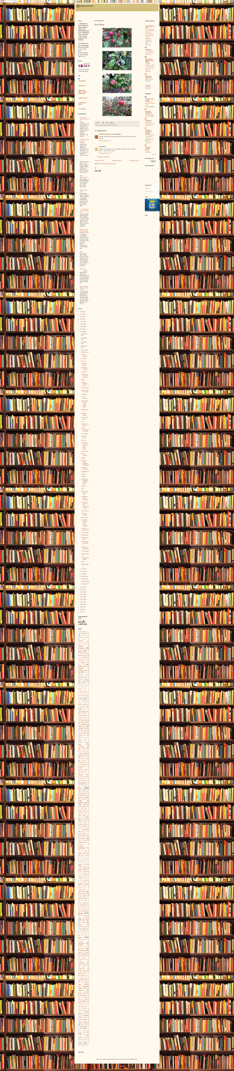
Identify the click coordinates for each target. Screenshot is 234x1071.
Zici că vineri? (85, 388)
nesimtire (80, 887)
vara (116, 125)
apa (86, 650)
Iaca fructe (84, 358)
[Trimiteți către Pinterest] (113, 123)
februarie (84, 581)
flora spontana (83, 782)
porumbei (85, 933)
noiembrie (84, 338)
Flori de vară (84, 517)
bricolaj (80, 679)
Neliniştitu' (148, 49)
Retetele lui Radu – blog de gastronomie (83, 91)
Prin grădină (84, 433)
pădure (84, 909)
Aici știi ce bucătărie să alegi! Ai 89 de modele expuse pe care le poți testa (149, 67)
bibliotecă (80, 675)
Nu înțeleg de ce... (84, 410)
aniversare (80, 650)
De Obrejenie (84, 535)
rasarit (87, 952)
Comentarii (150, 191)
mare (85, 868)
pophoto (85, 931)
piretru (79, 917)
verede (83, 1034)
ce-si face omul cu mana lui (83, 706)
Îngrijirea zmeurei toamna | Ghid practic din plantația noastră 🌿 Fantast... (149, 138)
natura (85, 882)
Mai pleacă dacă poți (84, 368)
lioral (81, 857)
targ (79, 1006)
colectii (80, 717)
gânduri (87, 797)
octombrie (84, 342)
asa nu (85, 659)
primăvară (80, 945)
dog (88, 757)
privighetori (80, 946)
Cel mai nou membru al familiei (150, 123)
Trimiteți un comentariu (103, 157)
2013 (81, 597)
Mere (82, 562)
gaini (79, 795)
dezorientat (84, 749)
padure (84, 904)
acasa (79, 633)
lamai (85, 849)
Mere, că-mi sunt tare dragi (84, 492)
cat (84, 701)
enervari (86, 762)
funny (86, 793)
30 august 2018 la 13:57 (105, 153)
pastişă (85, 907)
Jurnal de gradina (148, 148)
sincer (87, 994)
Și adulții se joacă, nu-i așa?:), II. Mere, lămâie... (84, 446)
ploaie (81, 928)
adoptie (84, 635)
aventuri (84, 666)
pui (86, 946)
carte (82, 693)
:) (80, 160)
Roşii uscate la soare (83, 190)
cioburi (80, 712)
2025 (81, 314)
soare (81, 995)
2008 (81, 609)
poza (85, 935)
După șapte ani (85, 471)
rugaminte (82, 977)
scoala (79, 983)
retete (83, 966)
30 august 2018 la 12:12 (105, 141)
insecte (80, 833)
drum (87, 759)
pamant (80, 905)
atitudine (83, 662)
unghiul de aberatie (83, 1023)
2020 (81, 326)
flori (79, 784)
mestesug (85, 873)
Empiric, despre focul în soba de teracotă (84, 287)
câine (79, 704)
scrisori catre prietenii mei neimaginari (83, 984)
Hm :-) (83, 421)
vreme (79, 1041)
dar (86, 739)
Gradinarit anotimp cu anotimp (107, 134)
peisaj (84, 911)
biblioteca (80, 674)
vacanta (82, 1026)
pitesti (79, 922)
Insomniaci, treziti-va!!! (148, 77)
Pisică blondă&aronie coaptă (85, 429)
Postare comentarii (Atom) (109, 163)
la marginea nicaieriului (83, 846)
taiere (86, 1004)
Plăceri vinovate (84, 454)
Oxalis (147, 150)
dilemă (81, 753)
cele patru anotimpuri (148, 112)
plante (87, 926)
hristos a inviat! (149, 79)
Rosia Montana (81, 975)
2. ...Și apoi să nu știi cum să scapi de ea (84, 210)
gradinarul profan (83, 802)
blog (86, 675)
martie (83, 579)
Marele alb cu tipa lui (84, 424)
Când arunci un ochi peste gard (84, 498)
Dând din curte (85, 352)
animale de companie (83, 647)
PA (79, 904)
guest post (84, 808)
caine (84, 681)
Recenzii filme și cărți (149, 26)
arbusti (82, 653)
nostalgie (85, 895)
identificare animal (82, 822)
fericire (80, 776)
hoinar (79, 815)
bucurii (87, 679)
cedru (83, 708)
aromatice (85, 655)
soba (86, 995)
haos (86, 811)
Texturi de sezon (84, 437)
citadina (87, 712)
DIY (88, 755)
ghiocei (86, 799)
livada (79, 860)
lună (88, 860)
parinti (79, 907)
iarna (87, 819)
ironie (87, 835)
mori (88, 877)
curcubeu (80, 735)
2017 (81, 587)
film (88, 776)
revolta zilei (81, 970)
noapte (79, 891)
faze (86, 773)
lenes (82, 855)
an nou (84, 644)
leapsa (85, 851)
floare (79, 780)
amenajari (80, 641)
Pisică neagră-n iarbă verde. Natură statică (85, 404)
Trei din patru (84, 551)
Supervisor (84, 394)
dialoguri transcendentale (83, 751)
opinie (86, 900)
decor (79, 748)
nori (83, 893)
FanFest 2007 (84, 771)
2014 (81, 594)
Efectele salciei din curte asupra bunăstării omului (84, 231)
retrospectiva (81, 968)
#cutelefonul (81, 632)
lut (81, 862)
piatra (79, 915)
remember (86, 965)
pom (81, 930)
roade (79, 974)
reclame (86, 959)
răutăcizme (86, 956)
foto (104, 125)
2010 (81, 604)
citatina (84, 713)
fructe (107, 125)
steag (85, 999)
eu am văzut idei (82, 764)
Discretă (83, 440)
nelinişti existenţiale (83, 884)
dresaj (82, 758)
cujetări (80, 733)
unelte (85, 1021)
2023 (81, 319)
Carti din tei (82, 81)
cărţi (86, 702)
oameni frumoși (82, 896)
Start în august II (85, 565)
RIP (86, 972)
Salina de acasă (83, 98)
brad (79, 677)
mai (83, 574)
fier (84, 776)
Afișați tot (154, 154)
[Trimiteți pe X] (110, 123)
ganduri (80, 797)
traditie (79, 1015)
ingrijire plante (84, 831)
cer (88, 708)
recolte (79, 961)
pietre (85, 915)
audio (79, 664)
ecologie (84, 760)
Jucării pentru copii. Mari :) (84, 543)
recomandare (81, 963)
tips (86, 1010)
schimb (86, 981)
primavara (81, 943)
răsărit (79, 956)
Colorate (83, 476)
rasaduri (80, 952)
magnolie (80, 864)
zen (88, 1043)
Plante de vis (82, 85)
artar (85, 657)
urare (82, 1024)
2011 (81, 602)
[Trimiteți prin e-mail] (106, 123)
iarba (82, 819)
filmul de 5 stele (83, 778)
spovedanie (86, 997)
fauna (79, 773)
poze (113, 125)
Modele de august (84, 414)
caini (79, 683)
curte (88, 735)
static (81, 999)
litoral (84, 859)
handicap (85, 810)
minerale (80, 875)
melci (81, 871)
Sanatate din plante (82, 103)
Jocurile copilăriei (84, 355)
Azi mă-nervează (84, 397)
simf (100, 146)
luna (84, 860)
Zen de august (85, 511)
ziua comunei (83, 1045)
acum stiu (86, 633)
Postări (149, 188)
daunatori (80, 740)
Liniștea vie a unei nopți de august (84, 375)
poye (79, 935)
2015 (81, 592)
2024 (81, 316)
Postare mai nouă (99, 160)
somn (79, 997)
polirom (87, 928)
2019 (81, 329)
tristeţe (80, 1019)
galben (85, 795)
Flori (82, 488)
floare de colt (86, 780)
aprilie (83, 576)
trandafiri (86, 1015)
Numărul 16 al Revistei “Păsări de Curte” (150, 103)
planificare (80, 926)
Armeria (147, 85)
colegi (86, 717)
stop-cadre (80, 1003)
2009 (81, 607)
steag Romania (82, 1001)
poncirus (80, 931)
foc (86, 784)
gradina (80, 800)
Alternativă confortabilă (85, 547)
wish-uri (85, 1041)
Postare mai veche (134, 160)
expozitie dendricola (83, 769)
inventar (80, 835)
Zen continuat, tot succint (85, 391)
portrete (79, 933)
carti (83, 697)
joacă (85, 840)
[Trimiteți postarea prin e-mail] (103, 122)
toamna (87, 1012)
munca (87, 878)
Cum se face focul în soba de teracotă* (84, 141)
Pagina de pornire (116, 160)
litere (79, 858)
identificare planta (82, 824)
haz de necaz (84, 813)
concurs (85, 719)
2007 (81, 612)
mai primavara (85, 866)
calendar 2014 (81, 692)
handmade (80, 811)
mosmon (82, 878)
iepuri (79, 826)
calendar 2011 (83, 686)
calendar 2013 (82, 690)
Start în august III (85, 554)
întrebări (80, 840)
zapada (80, 1043)
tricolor (84, 1017)
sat (88, 979)
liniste (87, 855)
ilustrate (85, 826)
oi (88, 898)
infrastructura (85, 829)
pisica (87, 917)
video (87, 1036)
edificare (80, 762)
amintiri (87, 642)
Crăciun (79, 731)
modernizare (81, 877)
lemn (88, 853)
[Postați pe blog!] (108, 123)
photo (110, 125)
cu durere (85, 731)
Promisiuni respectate (84, 468)
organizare (85, 902)
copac (85, 721)
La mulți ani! (84, 451)
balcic (86, 672)
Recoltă (83, 458)
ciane (85, 710)
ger (81, 799)
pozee (79, 939)
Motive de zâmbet (84, 364)
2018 (81, 331)
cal (86, 683)
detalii (87, 748)
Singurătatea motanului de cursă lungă (84, 481)
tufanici (85, 1019)
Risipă (83, 379)
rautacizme (83, 954)
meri (79, 873)
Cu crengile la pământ (85, 558)
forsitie (85, 785)
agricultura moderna (83, 637)
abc (86, 631)
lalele (79, 850)
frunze (81, 793)
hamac (79, 810)
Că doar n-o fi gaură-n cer (85, 529)
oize (81, 900)
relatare (80, 965)
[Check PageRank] (98, 171)
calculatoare (80, 684)
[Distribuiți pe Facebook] (111, 123)
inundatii (85, 833)
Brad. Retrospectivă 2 (84, 176)
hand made (148, 121)
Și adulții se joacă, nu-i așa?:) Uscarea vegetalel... (84, 523)
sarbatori (82, 979)
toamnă (84, 1014)
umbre (79, 1021)
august (101, 125)
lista (86, 857)
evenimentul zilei (82, 766)
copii (79, 722)
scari (82, 981)
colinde (80, 719)
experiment (80, 767)
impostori (80, 828)
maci (86, 862)
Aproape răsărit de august (84, 383)
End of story (148, 87)
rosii (88, 975)
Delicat (83, 474)
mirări (85, 875)
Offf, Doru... (83, 269)
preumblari (80, 941)
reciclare (80, 959)
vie (83, 1037)
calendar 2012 (82, 688)
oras (79, 902)
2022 (81, 321)
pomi (85, 930)
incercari (87, 828)
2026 (81, 311)
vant (88, 1026)
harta (79, 813)
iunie (83, 571)
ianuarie (84, 584)
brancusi (85, 677)
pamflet (85, 905)
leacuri (79, 851)
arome (79, 657)
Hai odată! (84, 371)
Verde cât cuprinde (84, 514)
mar (81, 868)
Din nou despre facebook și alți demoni (85, 462)
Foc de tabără (84, 532)
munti (85, 880)
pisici (83, 921)
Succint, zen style (84, 418)
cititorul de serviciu (82, 715)
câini (84, 704)
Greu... (81, 251)
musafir (79, 882)
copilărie (87, 722)
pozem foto (85, 939)
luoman (125, 1059)
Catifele (83, 486)
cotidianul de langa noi (83, 725)
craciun (85, 730)
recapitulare (83, 957)
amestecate (80, 642)
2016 (81, 589)
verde (87, 1032)
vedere (79, 1032)
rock (86, 973)
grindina (87, 806)
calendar (87, 684)
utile (88, 1024)
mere (85, 871)
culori (85, 733)
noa (86, 889)
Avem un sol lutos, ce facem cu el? (84, 118)
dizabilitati (83, 757)
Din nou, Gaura (149, 114)
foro (79, 785)
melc (88, 870)
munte (81, 880)
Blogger (135, 1059)
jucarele (80, 842)
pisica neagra (85, 919)
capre (88, 691)
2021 (81, 324)
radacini (80, 948)
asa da (79, 659)
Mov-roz (83, 361)
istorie (81, 837)
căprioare (80, 702)
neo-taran (84, 886)
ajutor (84, 639)
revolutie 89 (81, 972)
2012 (81, 599)
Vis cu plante (82, 109)
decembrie (84, 334)
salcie (88, 977)
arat (88, 652)
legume (80, 853)
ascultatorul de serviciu (83, 661)
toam (79, 1011)
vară (85, 1030)
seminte (84, 988)
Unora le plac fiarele (84, 538)
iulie (83, 569)
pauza (79, 909)
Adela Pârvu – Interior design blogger (149, 60)
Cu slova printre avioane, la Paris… (150, 51)
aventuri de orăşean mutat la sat (83, 670)
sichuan (79, 992)
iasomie (84, 821)
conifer (79, 721)
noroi (79, 895)
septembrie (84, 346)
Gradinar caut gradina (149, 99)
